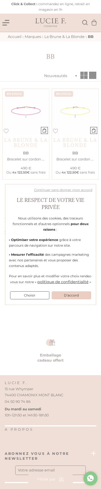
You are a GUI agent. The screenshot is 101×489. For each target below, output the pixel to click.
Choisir (29, 295)
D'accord (71, 295)
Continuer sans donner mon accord (63, 190)
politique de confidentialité (63, 282)
